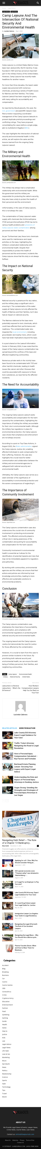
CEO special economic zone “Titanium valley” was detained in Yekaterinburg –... (26, 873)
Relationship (6, 1074)
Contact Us (20, 1142)
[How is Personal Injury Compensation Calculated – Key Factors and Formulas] (7, 756)
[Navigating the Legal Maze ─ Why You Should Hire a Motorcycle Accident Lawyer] (7, 938)
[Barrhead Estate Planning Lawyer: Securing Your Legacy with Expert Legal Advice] (7, 766)
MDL (27, 128)
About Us (8, 1140)
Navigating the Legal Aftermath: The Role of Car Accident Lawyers (26, 926)
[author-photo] (20, 711)
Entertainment (7, 1005)
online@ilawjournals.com (25, 1134)
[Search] (38, 3)
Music (4, 1061)
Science (5, 1077)
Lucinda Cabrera (9, 31)
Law (3, 1041)
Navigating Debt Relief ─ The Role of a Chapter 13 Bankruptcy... (19, 841)
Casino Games (7, 985)
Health (4, 1024)
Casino (4, 982)
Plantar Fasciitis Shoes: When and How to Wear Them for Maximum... (25, 948)
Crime (4, 995)
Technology (6, 1087)
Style (4, 1084)
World (4, 1097)
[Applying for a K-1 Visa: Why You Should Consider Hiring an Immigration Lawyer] (7, 863)
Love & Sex (6, 1054)
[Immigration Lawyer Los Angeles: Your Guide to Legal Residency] (7, 916)
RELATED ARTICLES (9, 728)
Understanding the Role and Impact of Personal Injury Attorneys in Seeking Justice (26, 779)
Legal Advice (12, 8)
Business (5, 975)
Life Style (5, 1051)
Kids (3, 1038)
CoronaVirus (6, 992)
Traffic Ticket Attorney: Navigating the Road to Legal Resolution (26, 745)
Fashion (5, 1008)
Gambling (5, 1015)
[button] (3, 3)
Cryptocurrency (7, 998)
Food (4, 1011)
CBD (3, 988)
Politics (4, 1070)
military (5, 677)
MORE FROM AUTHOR (27, 728)
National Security (15, 677)
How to (4, 1031)
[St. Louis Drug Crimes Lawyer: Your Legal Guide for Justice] (7, 906)
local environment (20, 332)
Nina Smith (5, 846)
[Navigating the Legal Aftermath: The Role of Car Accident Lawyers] (7, 927)
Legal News (14, 11)
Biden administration (24, 446)
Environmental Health (25, 674)
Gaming (5, 1018)
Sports (4, 1080)
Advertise (15, 1140)
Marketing (6, 1057)
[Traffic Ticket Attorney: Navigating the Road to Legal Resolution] (7, 745)
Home (4, 8)
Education (6, 1001)
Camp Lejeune (13, 674)
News (4, 1067)
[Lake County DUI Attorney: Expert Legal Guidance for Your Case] (7, 735)
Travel (4, 1093)
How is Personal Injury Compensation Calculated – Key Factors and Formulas (26, 756)
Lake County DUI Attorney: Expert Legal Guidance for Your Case (25, 735)
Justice (4, 1034)
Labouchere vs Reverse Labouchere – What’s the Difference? (11, 688)
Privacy (22, 1140)
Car (3, 978)
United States (26, 677)
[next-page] (7, 800)
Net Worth (6, 1064)
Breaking (5, 972)
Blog (3, 969)
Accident (5, 965)
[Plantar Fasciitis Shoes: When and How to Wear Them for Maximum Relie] (7, 948)
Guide (4, 1021)
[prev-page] (3, 800)
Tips (3, 1090)
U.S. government (8, 111)
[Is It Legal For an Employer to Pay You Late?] (7, 884)
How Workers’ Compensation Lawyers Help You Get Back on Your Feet (30, 689)
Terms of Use (30, 1140)
